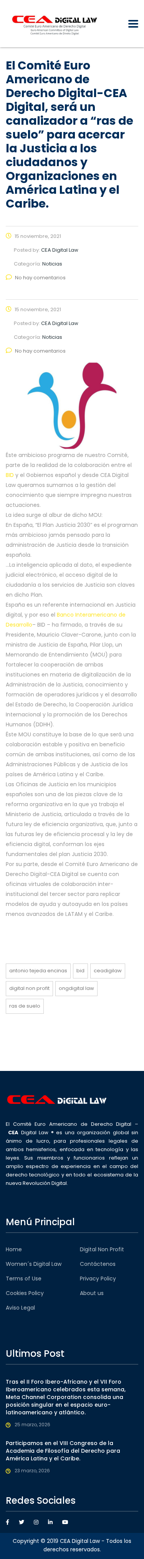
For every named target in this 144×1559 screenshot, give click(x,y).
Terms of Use (23, 1278)
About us (92, 1293)
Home (14, 1249)
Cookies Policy (25, 1293)
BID (10, 475)
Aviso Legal (20, 1308)
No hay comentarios (40, 277)
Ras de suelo (24, 1006)
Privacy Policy (98, 1278)
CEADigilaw (108, 970)
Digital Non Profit (29, 988)
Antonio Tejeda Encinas (38, 970)
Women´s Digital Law (33, 1264)
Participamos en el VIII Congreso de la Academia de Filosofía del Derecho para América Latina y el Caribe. (63, 1450)
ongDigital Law (76, 988)
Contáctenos (98, 1264)
